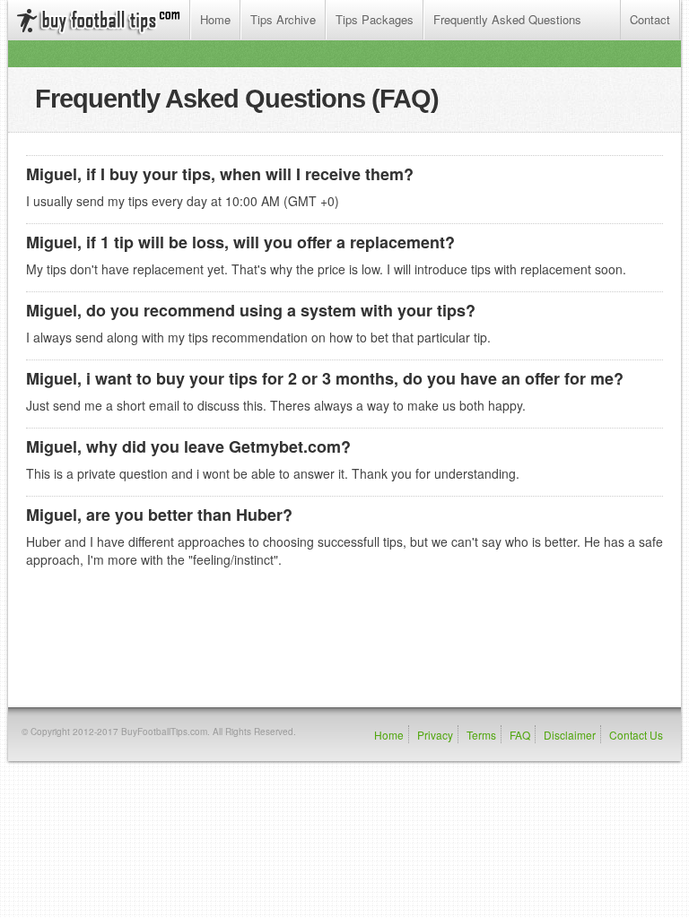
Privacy (435, 734)
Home (215, 19)
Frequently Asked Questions (507, 19)
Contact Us (636, 734)
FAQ (520, 734)
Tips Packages (375, 19)
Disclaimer (570, 734)
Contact (650, 19)
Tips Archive (283, 19)
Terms (481, 734)
